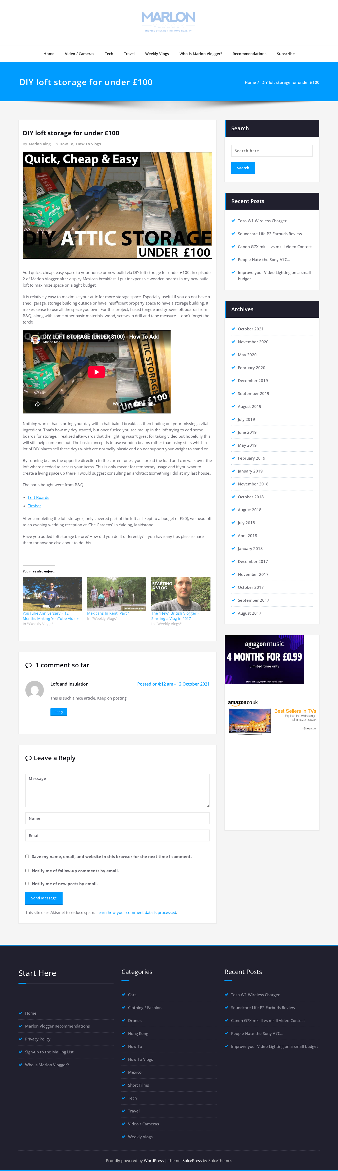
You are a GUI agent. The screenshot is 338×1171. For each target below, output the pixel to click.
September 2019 (253, 393)
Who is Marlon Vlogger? (201, 53)
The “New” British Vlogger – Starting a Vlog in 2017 (175, 616)
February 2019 (251, 458)
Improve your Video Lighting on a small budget (274, 1046)
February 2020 (251, 367)
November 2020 (253, 341)
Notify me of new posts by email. (65, 883)
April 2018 (247, 535)
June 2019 (247, 432)
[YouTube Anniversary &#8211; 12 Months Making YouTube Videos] (52, 594)
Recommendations (249, 53)
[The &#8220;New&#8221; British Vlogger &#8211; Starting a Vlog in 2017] (180, 594)
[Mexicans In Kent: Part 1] (116, 594)
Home (49, 53)
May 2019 (247, 445)
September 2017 (253, 600)
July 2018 (246, 522)
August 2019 (249, 406)
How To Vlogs (88, 143)
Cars (132, 994)
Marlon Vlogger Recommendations (57, 1026)
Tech (109, 53)
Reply (58, 711)
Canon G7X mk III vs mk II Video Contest (275, 246)
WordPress (154, 1160)
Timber (34, 505)
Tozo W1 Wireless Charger (262, 220)
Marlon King (40, 143)
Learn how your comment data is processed (136, 912)
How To (66, 143)
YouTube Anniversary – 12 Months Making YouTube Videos (51, 616)
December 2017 (253, 561)
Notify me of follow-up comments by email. (75, 870)
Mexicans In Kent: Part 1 (108, 613)
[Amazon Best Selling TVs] (272, 717)
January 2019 (250, 471)
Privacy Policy (37, 1039)
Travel (129, 53)
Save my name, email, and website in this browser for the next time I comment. (112, 856)
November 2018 (253, 483)
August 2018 (249, 509)
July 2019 (246, 419)
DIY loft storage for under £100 (290, 82)
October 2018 (251, 496)
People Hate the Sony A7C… (264, 259)
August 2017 (249, 613)
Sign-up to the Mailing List (49, 1051)
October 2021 (251, 328)
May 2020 (247, 354)
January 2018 (250, 548)
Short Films (138, 1085)
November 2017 (253, 574)
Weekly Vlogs (157, 53)
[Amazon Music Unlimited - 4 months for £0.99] (272, 659)
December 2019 (253, 380)
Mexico (135, 1072)
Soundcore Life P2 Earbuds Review (270, 233)
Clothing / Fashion (145, 1007)
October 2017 (251, 587)
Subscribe (286, 53)
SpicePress (192, 1160)
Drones (135, 1020)
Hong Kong (138, 1033)
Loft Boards (38, 497)
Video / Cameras (79, 53)
